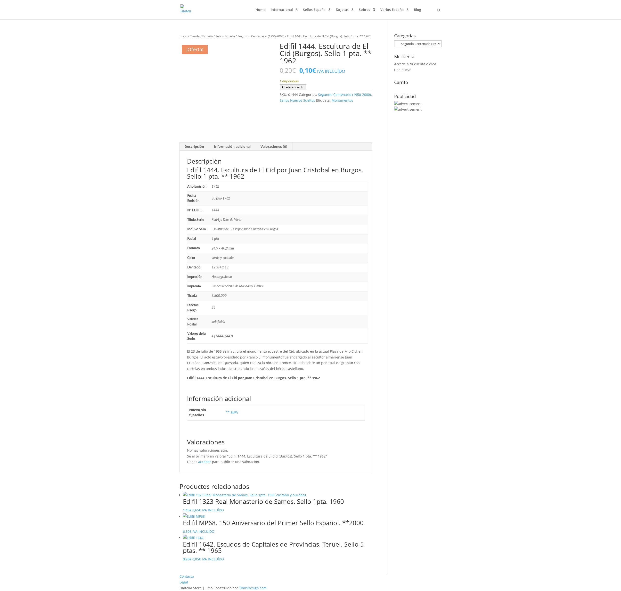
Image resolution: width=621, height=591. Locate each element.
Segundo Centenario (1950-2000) (260, 36)
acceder (204, 461)
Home (260, 10)
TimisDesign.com (253, 588)
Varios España (392, 10)
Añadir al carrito (293, 87)
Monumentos (342, 100)
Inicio (183, 36)
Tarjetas (342, 10)
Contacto (187, 576)
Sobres (364, 10)
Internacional (282, 10)
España (207, 36)
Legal (184, 582)
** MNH (232, 412)
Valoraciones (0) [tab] (274, 146)
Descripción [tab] (194, 146)
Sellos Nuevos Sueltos (297, 100)
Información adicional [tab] (232, 146)
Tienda (195, 36)
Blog (417, 10)
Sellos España (314, 10)
